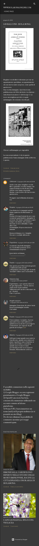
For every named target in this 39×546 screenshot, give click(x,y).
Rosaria (12, 207)
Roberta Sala (14, 279)
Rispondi (13, 203)
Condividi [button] (6, 168)
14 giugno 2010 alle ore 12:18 (26, 242)
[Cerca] (34, 3)
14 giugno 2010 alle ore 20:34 (19, 302)
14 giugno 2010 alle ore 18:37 (18, 281)
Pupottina (13, 242)
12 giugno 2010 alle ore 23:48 (26, 181)
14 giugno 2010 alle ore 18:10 (23, 263)
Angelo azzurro (15, 301)
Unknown (13, 181)
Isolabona (12, 171)
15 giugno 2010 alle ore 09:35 (24, 317)
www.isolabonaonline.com (17, 7)
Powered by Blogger (21, 539)
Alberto (12, 335)
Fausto (12, 263)
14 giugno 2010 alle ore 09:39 (24, 207)
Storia (17, 171)
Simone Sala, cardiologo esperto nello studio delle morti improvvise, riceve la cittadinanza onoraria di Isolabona (19, 477)
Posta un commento (17, 486)
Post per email (15, 168)
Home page (9, 11)
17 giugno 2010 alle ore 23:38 (24, 335)
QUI (24, 327)
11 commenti (14, 526)
